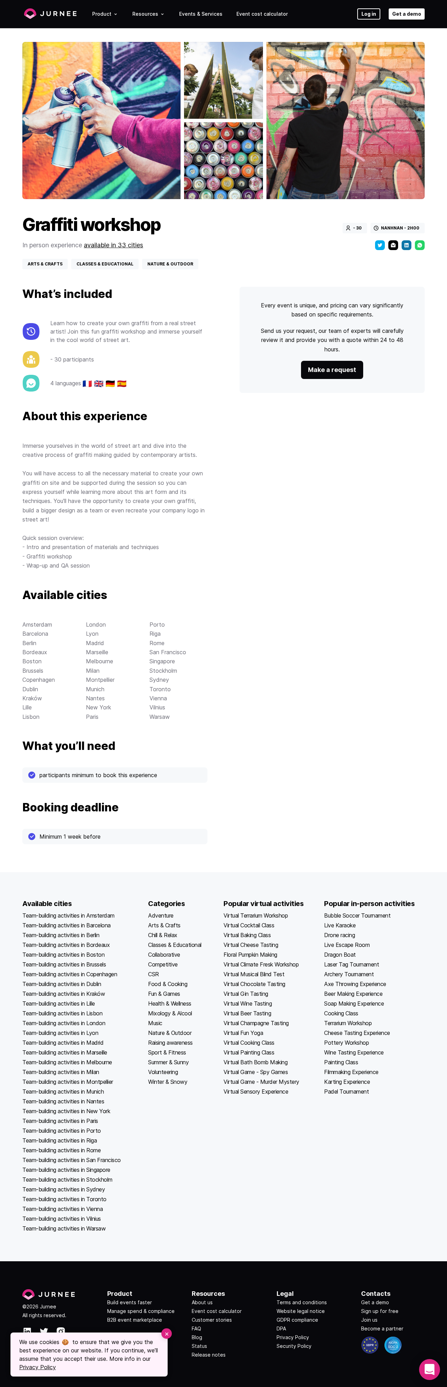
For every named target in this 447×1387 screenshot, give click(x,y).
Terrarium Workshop (348, 1023)
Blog (197, 1337)
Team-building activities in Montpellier (67, 1081)
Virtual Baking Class (247, 935)
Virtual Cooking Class (249, 1042)
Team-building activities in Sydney (63, 1189)
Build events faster (129, 1302)
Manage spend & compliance (141, 1311)
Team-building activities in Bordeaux (66, 944)
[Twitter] (380, 245)
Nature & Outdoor (169, 1032)
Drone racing (339, 935)
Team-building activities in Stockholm (67, 1179)
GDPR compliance (297, 1320)
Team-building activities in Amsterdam (68, 915)
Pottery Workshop (346, 1042)
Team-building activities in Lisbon (62, 1013)
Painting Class (341, 1062)
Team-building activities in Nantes (63, 1101)
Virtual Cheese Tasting (251, 944)
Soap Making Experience (354, 1003)
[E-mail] (393, 245)
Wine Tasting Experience (354, 1052)
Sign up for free (379, 1311)
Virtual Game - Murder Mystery (261, 1081)
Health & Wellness (169, 1003)
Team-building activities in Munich (63, 1091)
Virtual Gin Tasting (246, 993)
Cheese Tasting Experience (357, 1032)
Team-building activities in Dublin (61, 983)
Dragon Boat (340, 954)
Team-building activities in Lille (58, 1003)
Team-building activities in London (63, 1023)
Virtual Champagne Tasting (256, 1023)
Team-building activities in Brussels (64, 964)
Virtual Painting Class (249, 1052)
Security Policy (294, 1346)
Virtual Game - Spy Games (256, 1071)
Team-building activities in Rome (61, 1150)
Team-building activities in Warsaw (63, 1228)
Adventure (161, 915)
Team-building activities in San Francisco (71, 1159)
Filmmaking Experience (351, 1071)
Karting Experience (347, 1081)
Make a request (332, 369)
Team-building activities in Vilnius (61, 1218)
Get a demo (406, 14)
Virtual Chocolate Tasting (254, 983)
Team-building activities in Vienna (62, 1208)
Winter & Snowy (167, 1081)
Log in (368, 14)
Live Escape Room (346, 944)
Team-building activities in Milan (60, 1071)
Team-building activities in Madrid (62, 1042)
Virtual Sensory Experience (256, 1091)
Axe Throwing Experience (355, 983)
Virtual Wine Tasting (248, 1003)
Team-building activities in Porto (61, 1130)
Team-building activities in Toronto (64, 1199)
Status (199, 1346)
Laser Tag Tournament (351, 964)
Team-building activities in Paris (60, 1120)
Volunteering (163, 1071)
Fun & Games (164, 993)
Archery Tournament (349, 974)
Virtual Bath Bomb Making (255, 1062)
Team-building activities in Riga (59, 1140)
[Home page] (50, 14)
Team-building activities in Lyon (60, 1032)
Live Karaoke (340, 925)
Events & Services (200, 14)
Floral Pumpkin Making (250, 954)
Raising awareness (170, 1042)
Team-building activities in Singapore (66, 1169)
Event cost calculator (262, 14)
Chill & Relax (162, 935)
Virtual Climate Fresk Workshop (261, 964)
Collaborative (164, 954)
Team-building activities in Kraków (63, 993)
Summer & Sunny (168, 1062)
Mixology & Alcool (170, 1013)
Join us (369, 1320)
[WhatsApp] (420, 245)
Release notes (209, 1355)
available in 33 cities (113, 245)
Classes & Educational (174, 944)
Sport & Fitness (167, 1052)
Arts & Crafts (164, 925)
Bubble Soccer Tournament (357, 915)
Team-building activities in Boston (63, 954)
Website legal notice (301, 1311)
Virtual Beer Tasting (247, 1013)
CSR (153, 974)
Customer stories (212, 1320)
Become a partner (382, 1328)
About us (202, 1302)
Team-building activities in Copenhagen (69, 974)
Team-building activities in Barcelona (66, 925)
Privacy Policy (293, 1337)
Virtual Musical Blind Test (254, 974)
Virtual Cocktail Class (249, 925)
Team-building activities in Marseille (64, 1052)
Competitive (163, 964)
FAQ (196, 1328)
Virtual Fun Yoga (243, 1032)
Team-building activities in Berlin (60, 935)
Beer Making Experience (353, 993)
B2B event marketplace (134, 1320)
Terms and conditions (302, 1302)
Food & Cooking (167, 983)
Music (155, 1023)
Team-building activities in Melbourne (67, 1062)
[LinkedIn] (406, 245)
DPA (281, 1328)
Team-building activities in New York (66, 1111)
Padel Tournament (346, 1091)
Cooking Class (341, 1013)
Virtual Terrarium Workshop (256, 915)
